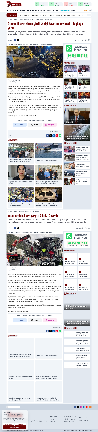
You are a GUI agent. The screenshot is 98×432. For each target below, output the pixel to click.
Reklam (52, 421)
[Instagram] (81, 407)
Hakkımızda (53, 416)
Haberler (10, 19)
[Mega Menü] (8, 10)
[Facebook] (75, 407)
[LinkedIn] (84, 407)
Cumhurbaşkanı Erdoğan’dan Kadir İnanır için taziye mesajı (38, 15)
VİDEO (85, 10)
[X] (78, 407)
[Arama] (90, 10)
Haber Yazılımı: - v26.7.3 (77, 430)
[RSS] (90, 407)
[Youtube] (87, 407)
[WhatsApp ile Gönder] (60, 135)
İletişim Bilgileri (84, 420)
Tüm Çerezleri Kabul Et (15, 427)
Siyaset (23, 10)
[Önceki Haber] (88, 15)
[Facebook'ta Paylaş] (15, 40)
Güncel (15, 10)
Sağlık (42, 10)
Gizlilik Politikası (69, 419)
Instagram (51, 124)
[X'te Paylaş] (18, 40)
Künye (52, 419)
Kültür (55, 10)
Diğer (73, 10)
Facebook (21, 124)
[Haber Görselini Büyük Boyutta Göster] (35, 62)
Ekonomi (30, 10)
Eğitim (49, 10)
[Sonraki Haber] (90, 15)
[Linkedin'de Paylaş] (53, 135)
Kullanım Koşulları (70, 416)
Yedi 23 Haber (16, 81)
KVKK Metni (83, 418)
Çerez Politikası (69, 421)
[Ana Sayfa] (10, 10)
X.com (36, 124)
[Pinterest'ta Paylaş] (57, 135)
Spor (37, 10)
